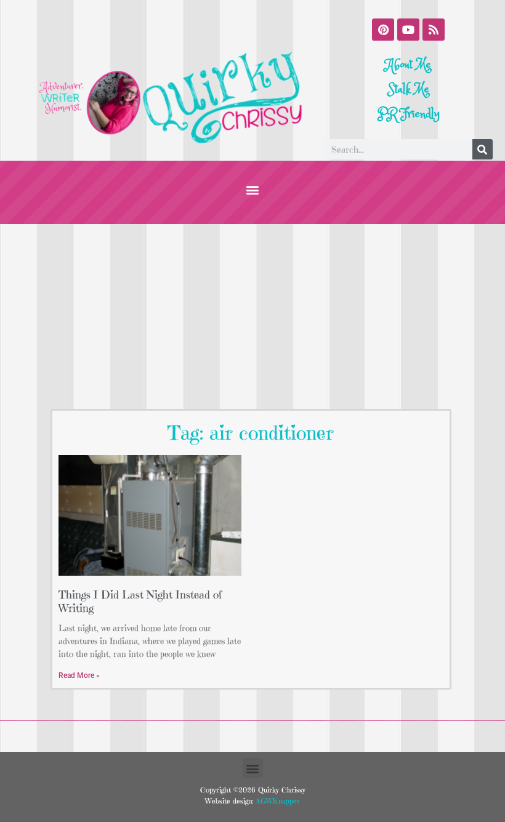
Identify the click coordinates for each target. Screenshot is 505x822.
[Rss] (433, 29)
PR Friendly (409, 114)
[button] (253, 189)
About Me (408, 65)
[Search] (482, 149)
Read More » (79, 675)
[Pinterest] (383, 29)
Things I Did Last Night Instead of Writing (140, 601)
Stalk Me (408, 89)
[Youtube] (408, 29)
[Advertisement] (252, 316)
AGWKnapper (276, 800)
